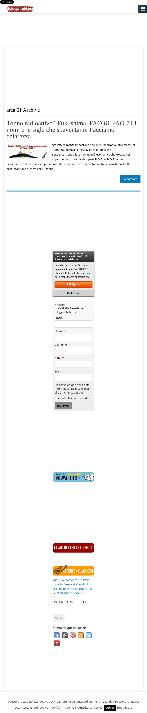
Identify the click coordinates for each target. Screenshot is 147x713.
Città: (59, 358)
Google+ (65, 635)
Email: (60, 318)
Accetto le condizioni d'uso (74, 398)
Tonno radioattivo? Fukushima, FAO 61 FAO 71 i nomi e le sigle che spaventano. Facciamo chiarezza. (71, 130)
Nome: (60, 331)
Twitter (89, 635)
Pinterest (73, 635)
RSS (81, 635)
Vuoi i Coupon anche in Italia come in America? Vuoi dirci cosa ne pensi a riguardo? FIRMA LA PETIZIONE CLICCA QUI (73, 586)
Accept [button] (110, 707)
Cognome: (62, 344)
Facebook (57, 635)
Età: (58, 371)
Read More (130, 179)
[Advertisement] (39, 73)
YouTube (57, 643)
